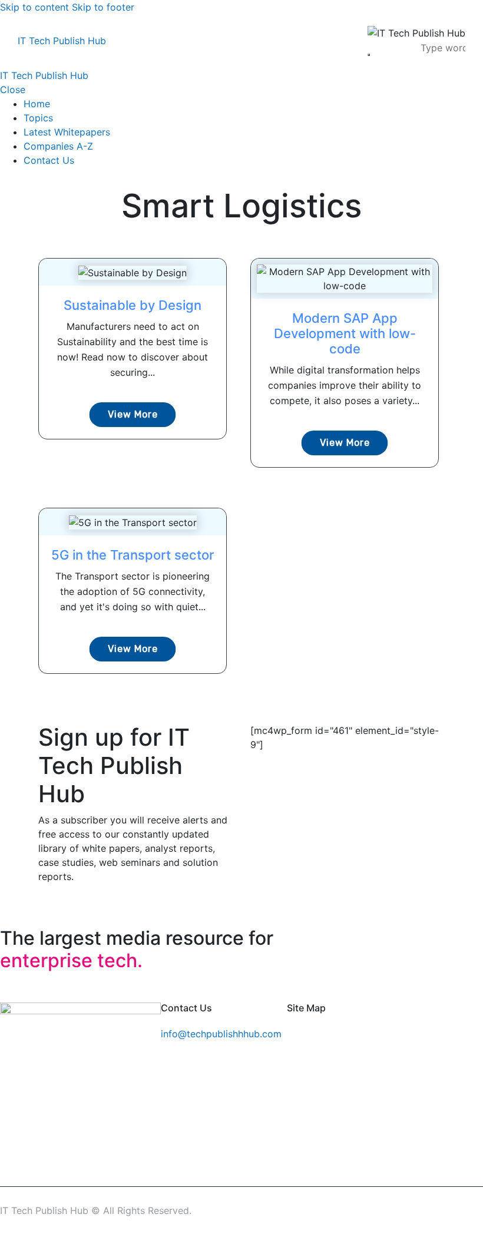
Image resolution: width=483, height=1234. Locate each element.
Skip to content (34, 7)
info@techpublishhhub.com (221, 1034)
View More (133, 414)
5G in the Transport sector (132, 555)
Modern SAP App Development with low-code (345, 333)
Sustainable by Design (132, 305)
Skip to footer (103, 7)
